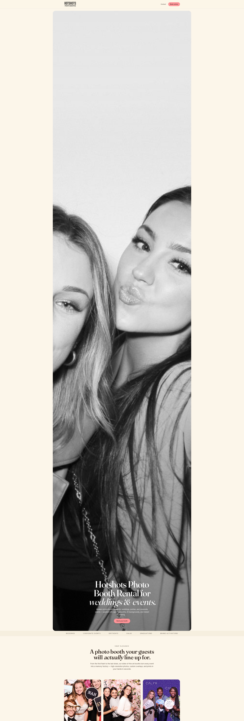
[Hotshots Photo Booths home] (70, 4)
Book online (174, 4)
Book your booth (122, 621)
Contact (163, 4)
